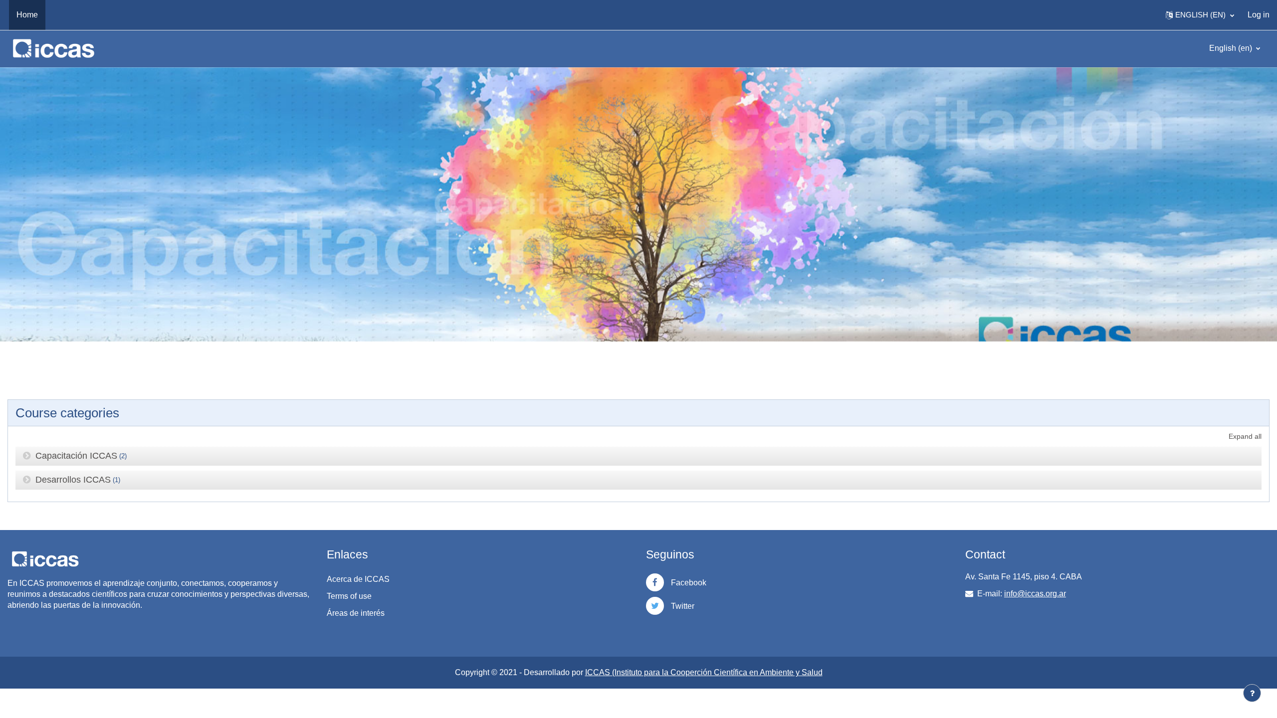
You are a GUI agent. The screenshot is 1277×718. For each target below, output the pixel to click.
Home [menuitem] (27, 14)
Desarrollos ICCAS (73, 480)
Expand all (1245, 436)
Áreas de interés (356, 613)
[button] (1200, 15)
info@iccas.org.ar (1035, 593)
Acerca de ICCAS (358, 579)
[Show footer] (1252, 693)
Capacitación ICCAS (76, 456)
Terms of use (349, 596)
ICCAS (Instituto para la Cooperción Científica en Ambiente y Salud (704, 672)
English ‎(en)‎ (1231, 48)
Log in (1259, 14)
